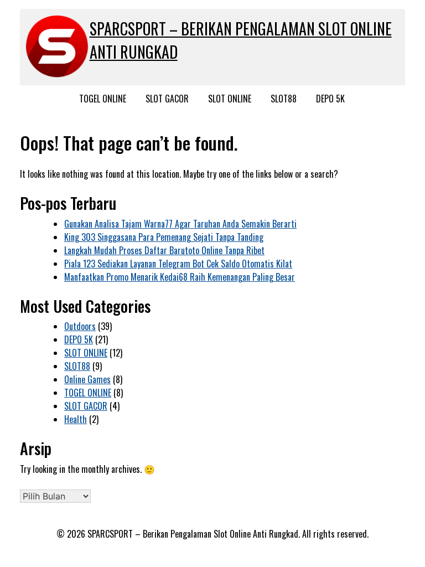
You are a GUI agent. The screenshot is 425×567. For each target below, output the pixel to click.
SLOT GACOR (167, 98)
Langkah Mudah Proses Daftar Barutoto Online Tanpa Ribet (164, 250)
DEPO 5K (330, 98)
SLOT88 (284, 98)
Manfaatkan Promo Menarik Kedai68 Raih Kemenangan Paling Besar (179, 277)
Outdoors (80, 326)
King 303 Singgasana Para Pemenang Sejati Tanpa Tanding (163, 237)
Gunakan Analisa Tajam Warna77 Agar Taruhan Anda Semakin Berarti (180, 223)
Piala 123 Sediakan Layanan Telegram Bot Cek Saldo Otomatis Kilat (178, 263)
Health (75, 419)
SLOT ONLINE (229, 98)
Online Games (87, 379)
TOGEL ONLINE (102, 98)
